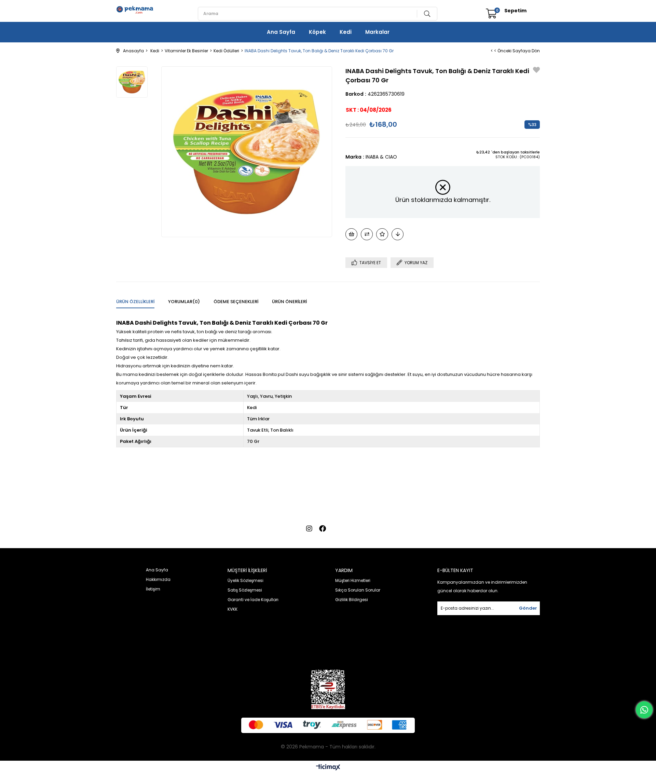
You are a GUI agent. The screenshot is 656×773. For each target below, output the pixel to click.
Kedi (346, 32)
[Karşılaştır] (367, 234)
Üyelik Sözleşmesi (245, 580)
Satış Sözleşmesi (245, 590)
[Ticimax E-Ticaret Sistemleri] (328, 767)
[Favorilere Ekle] (536, 70)
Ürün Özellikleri (135, 301)
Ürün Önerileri (289, 301)
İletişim (153, 589)
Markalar (377, 32)
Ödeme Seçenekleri (236, 301)
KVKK (232, 609)
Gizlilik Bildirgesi (351, 599)
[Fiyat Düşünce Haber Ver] (398, 234)
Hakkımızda (158, 579)
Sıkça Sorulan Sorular (357, 590)
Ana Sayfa (281, 32)
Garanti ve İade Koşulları (253, 599)
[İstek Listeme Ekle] (351, 234)
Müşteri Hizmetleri (352, 580)
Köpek (317, 32)
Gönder (528, 608)
